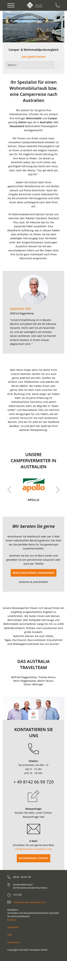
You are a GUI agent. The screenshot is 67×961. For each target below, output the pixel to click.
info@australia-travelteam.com (33, 849)
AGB (9, 934)
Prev (9, 489)
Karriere (11, 919)
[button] (13, 26)
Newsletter (13, 927)
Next (58, 489)
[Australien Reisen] (35, 5)
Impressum (13, 942)
